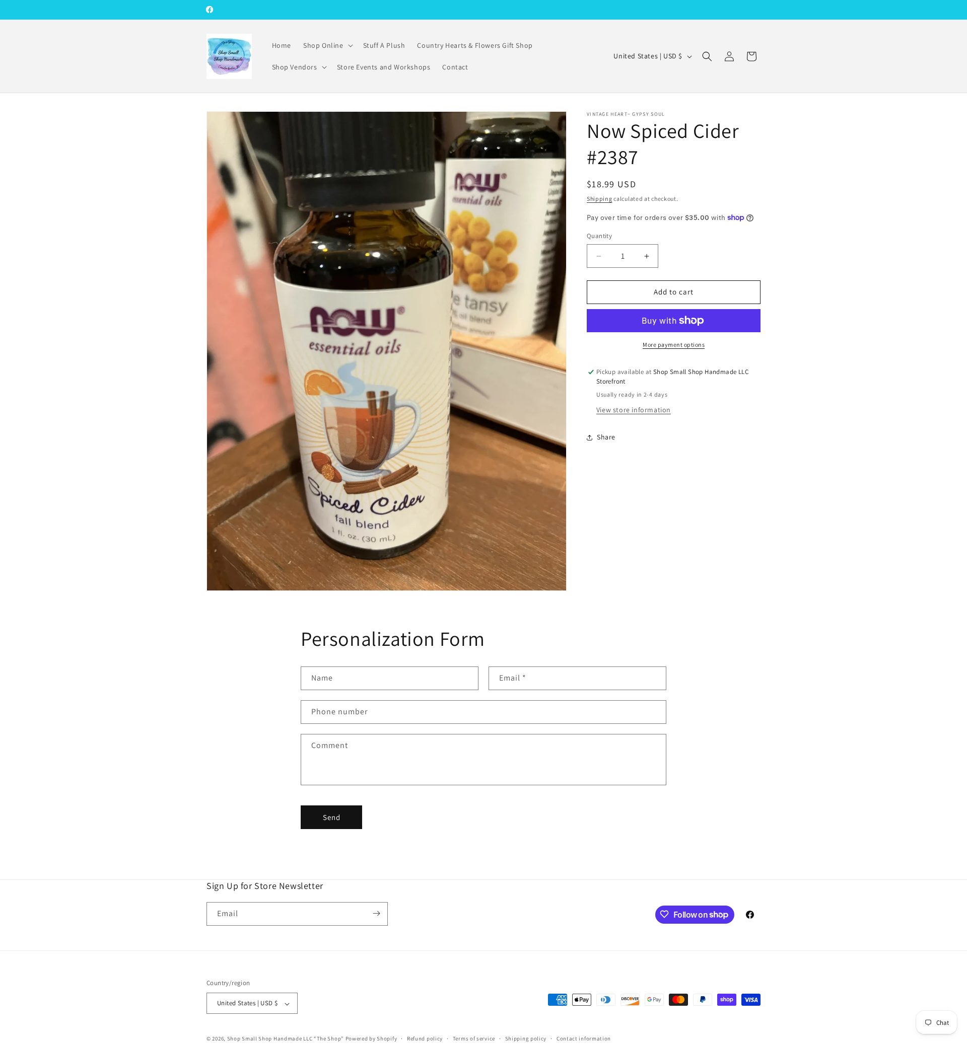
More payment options (674, 344)
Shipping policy (526, 1038)
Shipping (599, 198)
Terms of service (474, 1038)
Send (331, 817)
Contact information (584, 1038)
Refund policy (425, 1038)
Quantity (599, 236)
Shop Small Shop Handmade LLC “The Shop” (285, 1038)
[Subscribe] (376, 913)
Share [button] (606, 436)
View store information (633, 410)
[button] (327, 45)
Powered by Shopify (371, 1038)
